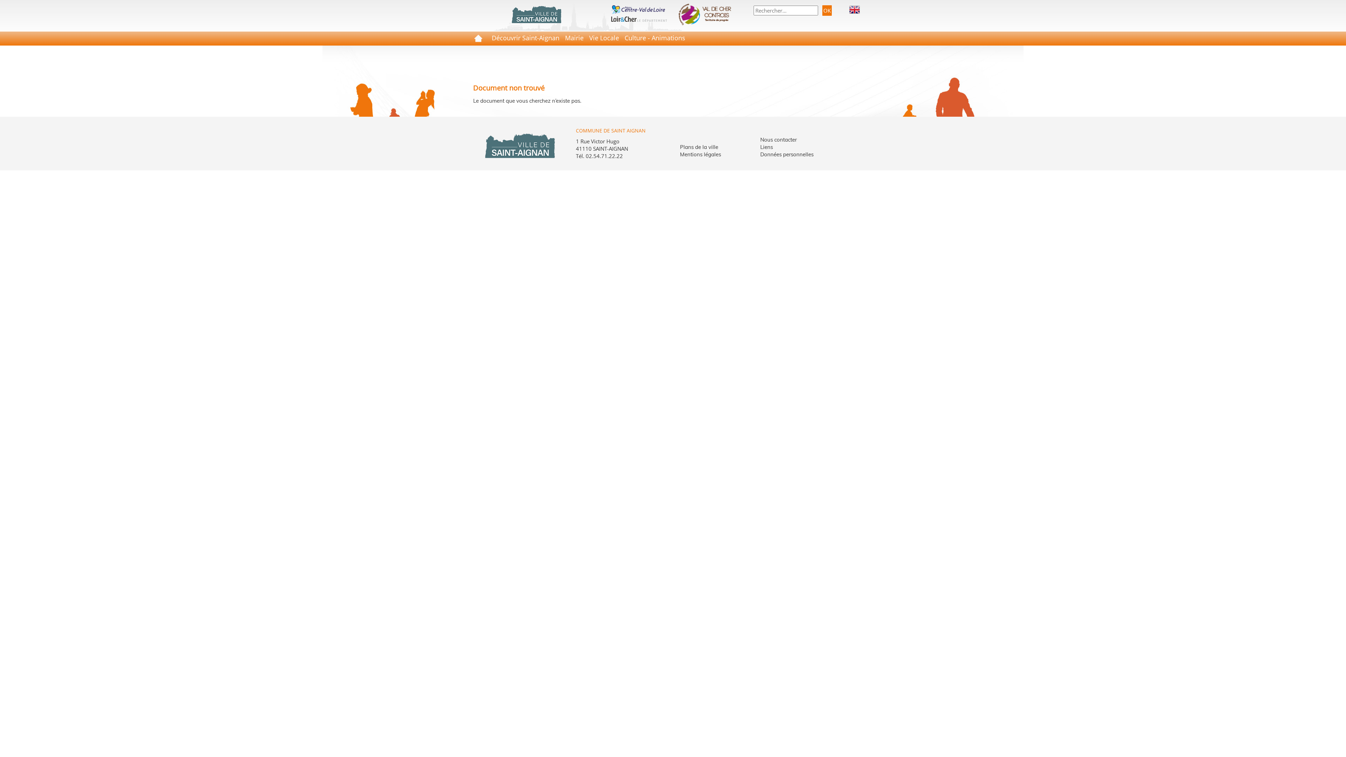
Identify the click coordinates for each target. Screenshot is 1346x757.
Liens (766, 147)
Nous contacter (778, 139)
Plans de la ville (699, 147)
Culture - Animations (655, 38)
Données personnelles (787, 154)
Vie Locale (604, 38)
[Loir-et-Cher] (639, 18)
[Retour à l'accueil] (536, 14)
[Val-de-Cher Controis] (707, 14)
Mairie (574, 38)
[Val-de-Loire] (639, 8)
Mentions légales (700, 154)
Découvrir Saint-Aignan (525, 38)
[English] (854, 9)
